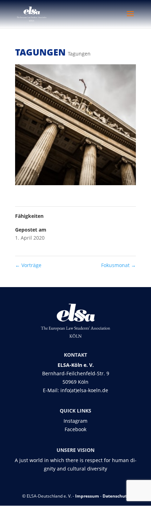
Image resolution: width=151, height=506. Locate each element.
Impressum (87, 496)
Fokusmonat (118, 265)
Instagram (75, 420)
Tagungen (79, 53)
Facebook (75, 429)
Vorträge (28, 265)
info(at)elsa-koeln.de (84, 390)
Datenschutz (116, 496)
